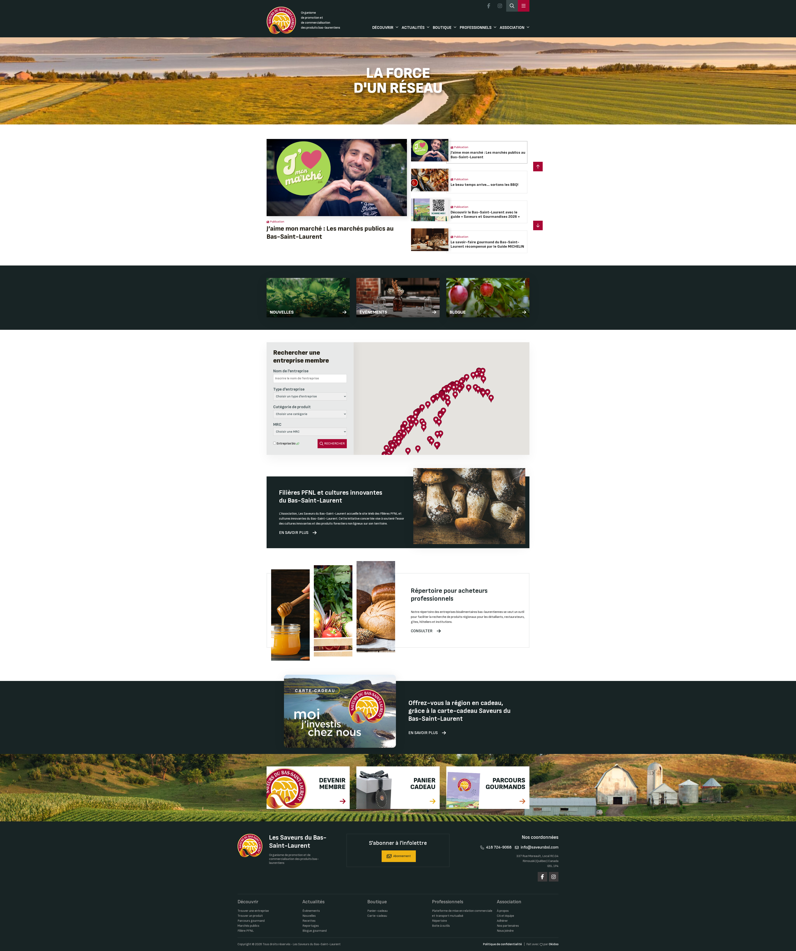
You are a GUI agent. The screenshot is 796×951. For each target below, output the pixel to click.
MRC (277, 424)
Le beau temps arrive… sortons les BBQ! (324, 229)
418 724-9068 (499, 847)
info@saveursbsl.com (539, 847)
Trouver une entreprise (253, 911)
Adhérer (502, 921)
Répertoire (439, 921)
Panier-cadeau (377, 911)
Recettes (308, 921)
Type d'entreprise (289, 389)
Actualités (413, 27)
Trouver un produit (250, 916)
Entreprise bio (286, 444)
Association (512, 27)
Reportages (310, 926)
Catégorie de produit (292, 406)
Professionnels (475, 27)
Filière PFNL (246, 931)
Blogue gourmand (314, 931)
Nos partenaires (508, 926)
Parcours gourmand (251, 921)
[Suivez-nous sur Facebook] (488, 6)
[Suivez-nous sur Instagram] (500, 6)
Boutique (442, 27)
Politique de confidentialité (502, 944)
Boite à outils (441, 926)
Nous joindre (505, 931)
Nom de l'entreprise (290, 371)
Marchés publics (248, 926)
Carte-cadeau (377, 916)
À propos (503, 911)
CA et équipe (505, 916)
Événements (311, 911)
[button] (538, 225)
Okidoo (553, 944)
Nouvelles (309, 916)
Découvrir (382, 27)
